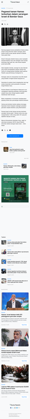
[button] (2, 2)
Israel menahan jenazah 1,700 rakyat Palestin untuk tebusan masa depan (17, 262)
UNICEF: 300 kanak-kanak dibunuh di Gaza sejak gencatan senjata (17, 281)
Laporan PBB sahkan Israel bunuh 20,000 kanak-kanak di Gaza (15, 387)
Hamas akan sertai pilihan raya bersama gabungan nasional (18, 252)
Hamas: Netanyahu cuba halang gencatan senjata (12, 166)
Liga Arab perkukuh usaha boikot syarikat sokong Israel (17, 150)
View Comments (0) (14, 135)
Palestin (3, 8)
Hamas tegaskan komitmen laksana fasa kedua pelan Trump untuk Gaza (17, 271)
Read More (24, 324)
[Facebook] (10, 407)
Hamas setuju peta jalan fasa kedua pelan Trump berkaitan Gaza (16, 242)
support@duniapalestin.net (14, 416)
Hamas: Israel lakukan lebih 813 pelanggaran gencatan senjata (11, 315)
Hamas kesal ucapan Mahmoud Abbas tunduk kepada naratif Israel (14, 351)
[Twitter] (12, 407)
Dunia (10, 147)
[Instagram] (15, 407)
